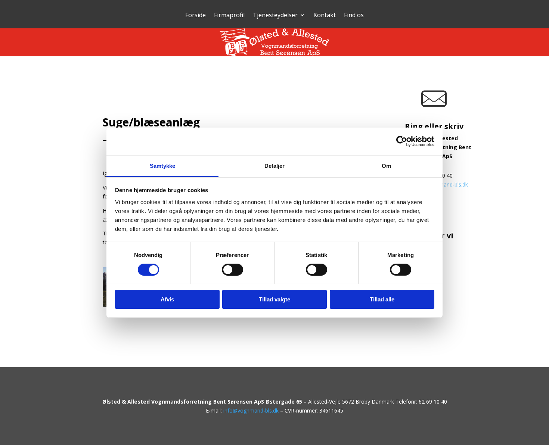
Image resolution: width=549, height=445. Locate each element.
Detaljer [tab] (274, 165)
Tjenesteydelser (275, 15)
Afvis (167, 299)
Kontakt (324, 15)
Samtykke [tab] (163, 165)
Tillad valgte (274, 299)
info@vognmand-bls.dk (251, 410)
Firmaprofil (229, 15)
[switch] (232, 270)
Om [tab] (386, 165)
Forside (195, 15)
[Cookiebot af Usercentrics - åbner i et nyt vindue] (401, 141)
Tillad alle (382, 299)
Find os (354, 15)
